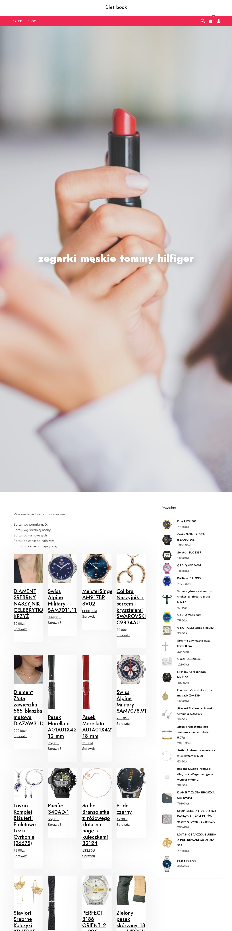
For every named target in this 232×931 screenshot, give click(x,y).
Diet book (116, 7)
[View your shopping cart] (211, 21)
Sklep (17, 21)
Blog (32, 21)
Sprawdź (20, 629)
